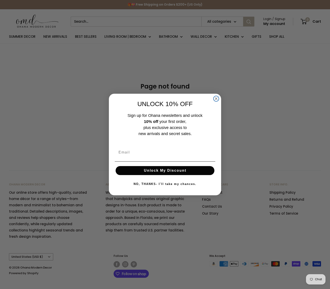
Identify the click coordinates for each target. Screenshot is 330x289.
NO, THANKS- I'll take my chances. (165, 184)
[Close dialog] (216, 98)
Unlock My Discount (165, 170)
